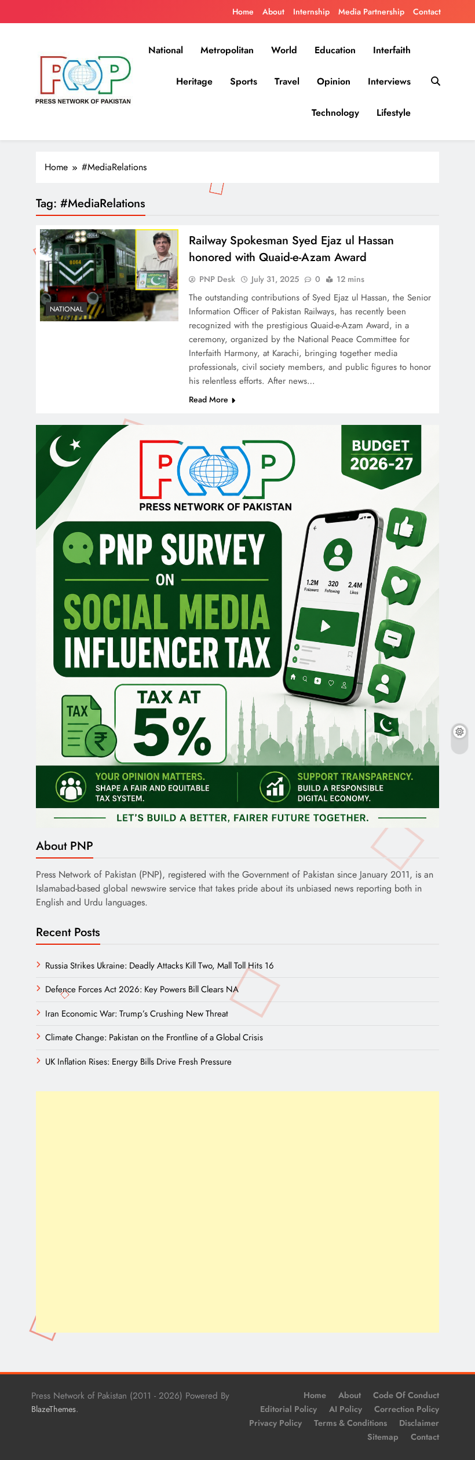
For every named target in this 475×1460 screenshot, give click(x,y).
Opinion (333, 81)
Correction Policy (406, 1409)
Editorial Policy (288, 1409)
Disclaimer (419, 1423)
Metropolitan (227, 50)
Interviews (389, 81)
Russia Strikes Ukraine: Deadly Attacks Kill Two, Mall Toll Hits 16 (159, 965)
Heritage (194, 81)
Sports (243, 81)
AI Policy (345, 1409)
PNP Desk (217, 279)
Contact (427, 11)
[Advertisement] (237, 1212)
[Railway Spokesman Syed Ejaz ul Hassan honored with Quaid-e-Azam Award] (109, 275)
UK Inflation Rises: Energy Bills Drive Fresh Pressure (138, 1061)
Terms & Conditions (350, 1423)
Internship (311, 11)
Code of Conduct (406, 1395)
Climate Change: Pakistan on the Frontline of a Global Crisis (154, 1037)
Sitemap (383, 1437)
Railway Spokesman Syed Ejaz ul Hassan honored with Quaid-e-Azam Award (291, 249)
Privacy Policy (275, 1423)
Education (335, 50)
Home (243, 11)
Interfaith (392, 50)
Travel (287, 81)
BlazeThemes (53, 1409)
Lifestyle (394, 112)
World (284, 50)
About (273, 11)
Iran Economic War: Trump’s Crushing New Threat (136, 1013)
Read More (208, 399)
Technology (335, 112)
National (165, 50)
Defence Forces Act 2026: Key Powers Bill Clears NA (142, 989)
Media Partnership (371, 11)
